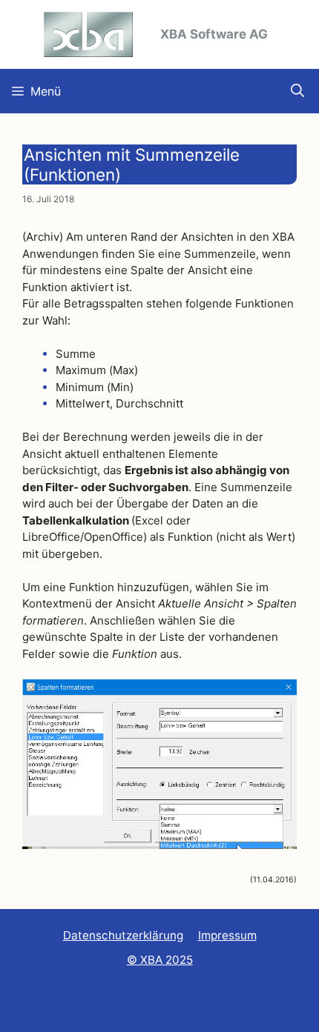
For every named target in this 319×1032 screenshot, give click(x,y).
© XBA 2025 (160, 960)
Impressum (227, 935)
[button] (297, 91)
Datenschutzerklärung (123, 935)
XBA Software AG (214, 34)
